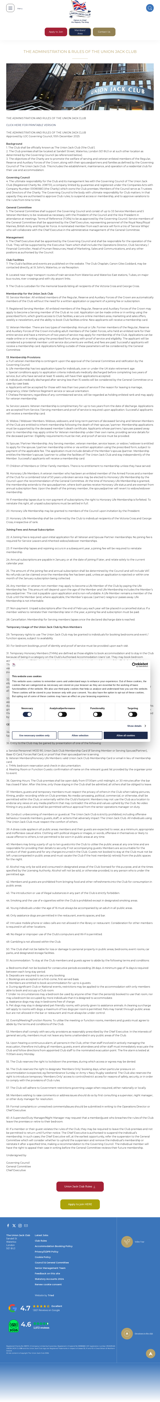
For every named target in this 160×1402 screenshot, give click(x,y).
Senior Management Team (50, 1268)
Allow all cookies (126, 735)
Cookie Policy (43, 1257)
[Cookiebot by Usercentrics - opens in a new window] (134, 665)
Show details (134, 726)
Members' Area (80, 32)
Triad (50, 1295)
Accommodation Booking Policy (53, 1246)
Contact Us (104, 31)
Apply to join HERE (80, 1204)
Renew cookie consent (48, 1284)
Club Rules (41, 1240)
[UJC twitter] (14, 1225)
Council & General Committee (52, 1262)
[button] (10, 8)
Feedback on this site (47, 1273)
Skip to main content (13, 41)
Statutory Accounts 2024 (49, 1279)
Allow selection (80, 735)
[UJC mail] (26, 1225)
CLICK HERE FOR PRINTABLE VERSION (31, 125)
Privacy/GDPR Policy (46, 1251)
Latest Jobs (41, 1235)
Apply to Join (56, 31)
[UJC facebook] (8, 1225)
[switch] (62, 714)
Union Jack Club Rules (78, 1186)
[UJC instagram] (20, 1225)
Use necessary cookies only (34, 735)
